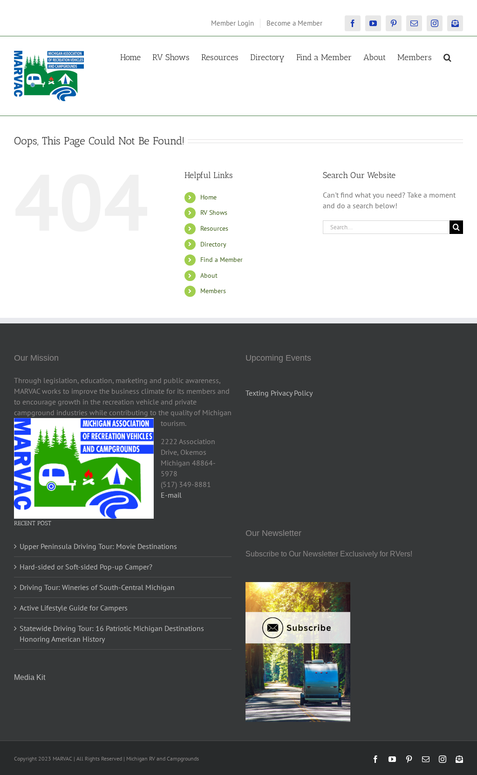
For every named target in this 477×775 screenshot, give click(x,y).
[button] (447, 56)
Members (213, 291)
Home (208, 197)
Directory (213, 244)
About (209, 275)
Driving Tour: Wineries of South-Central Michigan (97, 587)
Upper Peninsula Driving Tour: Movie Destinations (98, 546)
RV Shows (213, 212)
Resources (214, 228)
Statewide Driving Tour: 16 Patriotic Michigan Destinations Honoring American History (112, 634)
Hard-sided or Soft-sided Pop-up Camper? (86, 566)
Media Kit (29, 677)
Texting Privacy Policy (279, 393)
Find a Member (221, 259)
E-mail (171, 495)
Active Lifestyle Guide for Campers (74, 607)
